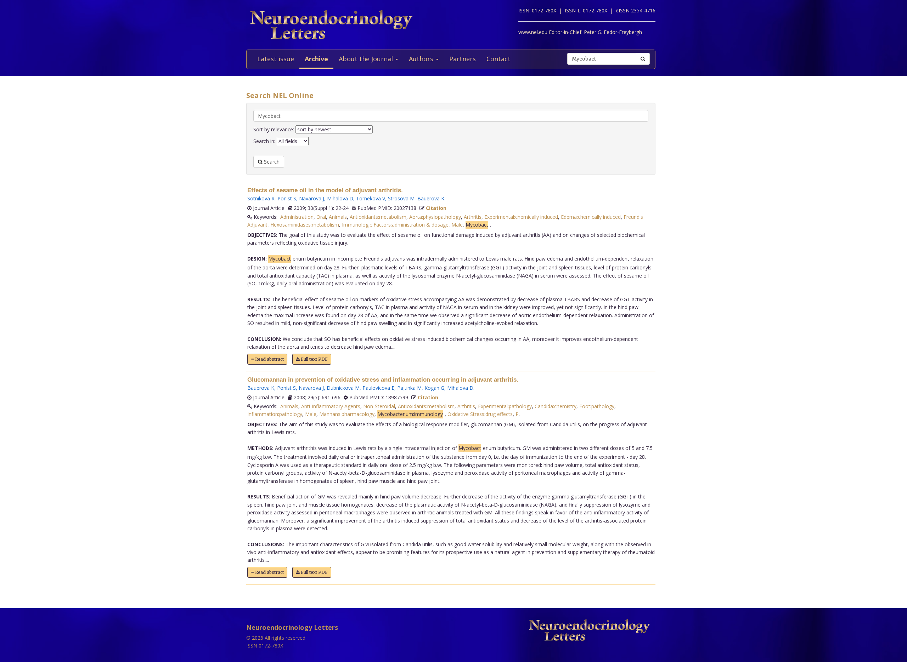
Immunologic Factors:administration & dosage (395, 224)
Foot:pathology (596, 406)
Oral (321, 216)
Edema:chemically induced (591, 216)
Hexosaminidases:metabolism (304, 224)
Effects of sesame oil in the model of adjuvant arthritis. (325, 190)
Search (271, 161)
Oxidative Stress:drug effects (480, 414)
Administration (297, 216)
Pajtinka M (409, 387)
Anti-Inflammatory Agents (330, 406)
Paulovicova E (378, 387)
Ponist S (286, 198)
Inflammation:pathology (274, 414)
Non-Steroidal (379, 406)
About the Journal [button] (367, 59)
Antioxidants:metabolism (378, 216)
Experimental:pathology (505, 406)
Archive (316, 59)
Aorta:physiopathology (435, 216)
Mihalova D (340, 198)
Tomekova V (370, 198)
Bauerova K (430, 198)
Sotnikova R (261, 198)
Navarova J (311, 198)
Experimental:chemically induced (521, 216)
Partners (462, 59)
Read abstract (269, 359)
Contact (498, 59)
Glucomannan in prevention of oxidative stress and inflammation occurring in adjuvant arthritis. (382, 379)
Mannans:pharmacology (346, 414)
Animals (338, 216)
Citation (436, 208)
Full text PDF (314, 359)
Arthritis (472, 216)
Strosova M (401, 198)
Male (457, 224)
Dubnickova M (343, 387)
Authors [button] (422, 59)
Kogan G (434, 387)
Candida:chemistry (555, 406)
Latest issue (275, 59)
